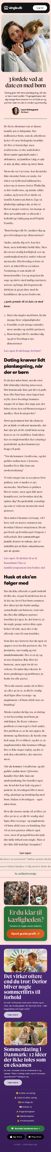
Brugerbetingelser (27, 1111)
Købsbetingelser (27, 1116)
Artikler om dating (27, 1093)
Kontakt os (27, 1107)
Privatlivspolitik (27, 1120)
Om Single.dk (27, 1102)
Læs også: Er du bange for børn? (22, 350)
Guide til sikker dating (27, 1097)
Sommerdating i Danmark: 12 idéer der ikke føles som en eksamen (25, 1057)
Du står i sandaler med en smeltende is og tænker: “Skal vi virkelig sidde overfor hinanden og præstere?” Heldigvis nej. (25, 1073)
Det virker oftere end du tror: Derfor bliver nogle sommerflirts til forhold (26, 986)
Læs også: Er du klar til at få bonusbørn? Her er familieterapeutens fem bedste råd (24, 563)
